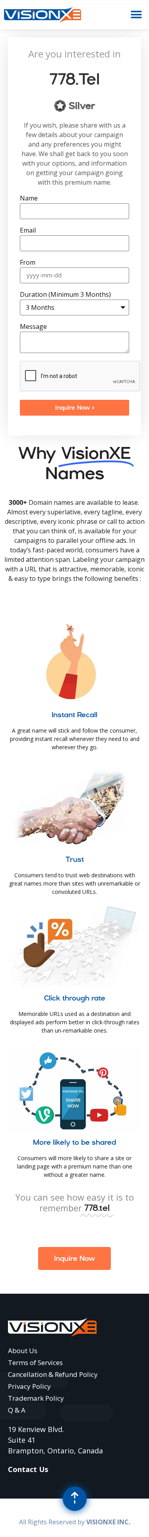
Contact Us (28, 1469)
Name (29, 198)
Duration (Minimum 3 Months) (65, 295)
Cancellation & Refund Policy (53, 1374)
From (27, 263)
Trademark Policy (36, 1398)
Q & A (16, 1410)
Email (28, 231)
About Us (22, 1350)
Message (33, 327)
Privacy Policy (29, 1386)
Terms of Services (35, 1362)
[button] (136, 15)
